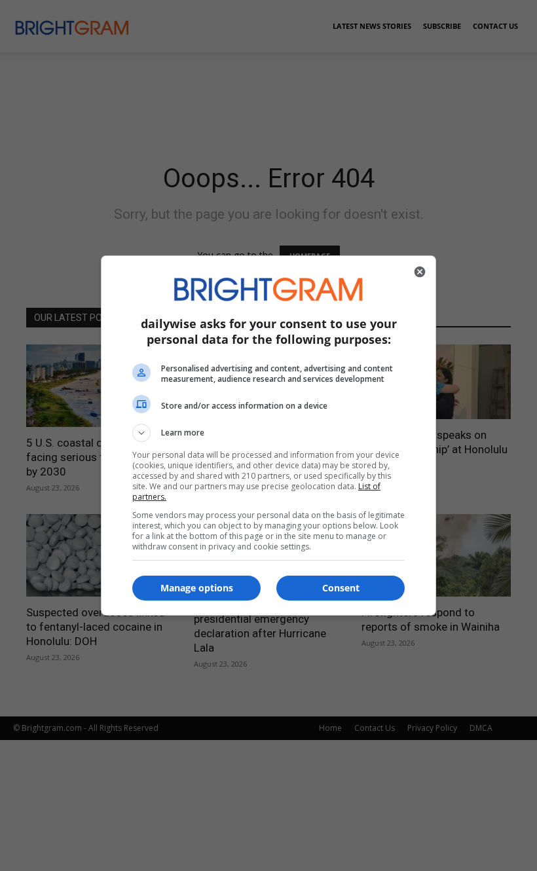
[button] (268, 433)
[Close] (420, 272)
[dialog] (268, 435)
